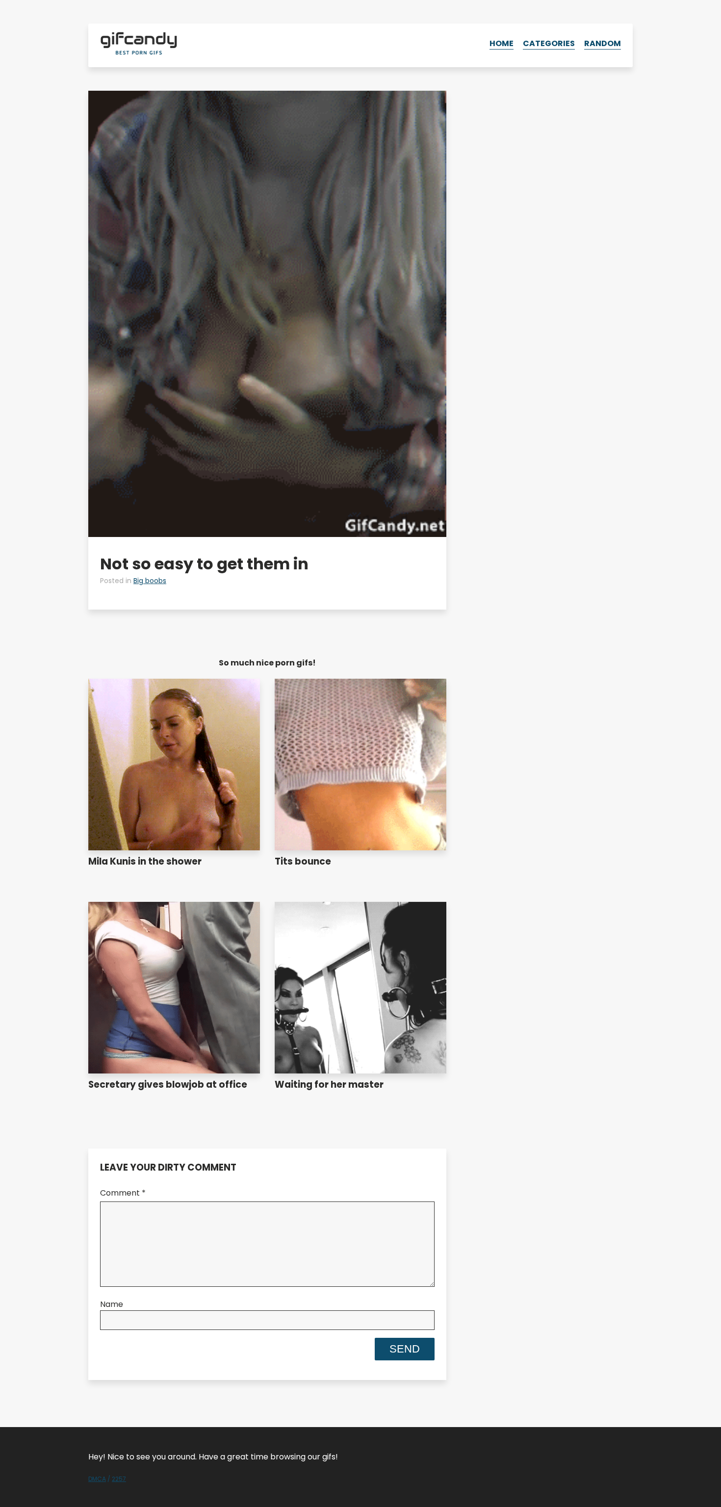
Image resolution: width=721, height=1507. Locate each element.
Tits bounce (303, 861)
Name (111, 1304)
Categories (549, 43)
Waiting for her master (329, 1084)
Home (501, 43)
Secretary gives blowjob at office (167, 1084)
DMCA (97, 1479)
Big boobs (149, 581)
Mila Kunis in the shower (145, 861)
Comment (123, 1193)
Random (602, 43)
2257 (119, 1479)
